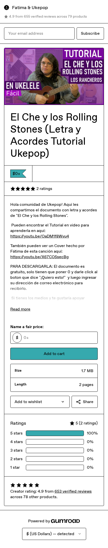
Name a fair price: (26, 326)
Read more (20, 309)
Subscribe (90, 33)
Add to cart (54, 353)
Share (88, 401)
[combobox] (40, 402)
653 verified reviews (73, 491)
